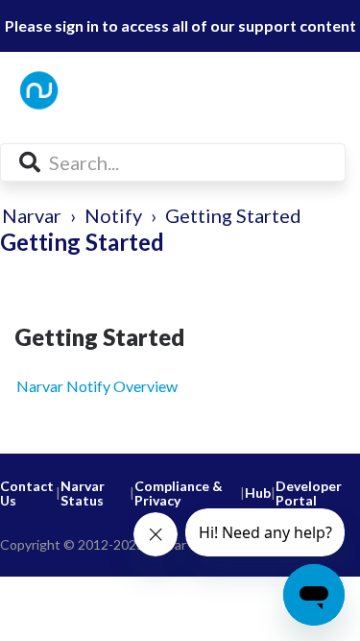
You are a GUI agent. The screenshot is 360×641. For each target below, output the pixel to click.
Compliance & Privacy (178, 493)
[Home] (94, 90)
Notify (113, 215)
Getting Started (233, 215)
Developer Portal (309, 493)
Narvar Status (82, 493)
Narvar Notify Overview (97, 386)
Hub (258, 492)
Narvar (31, 215)
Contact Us (27, 493)
